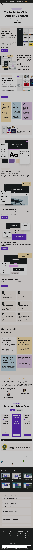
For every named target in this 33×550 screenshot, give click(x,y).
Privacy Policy (5, 547)
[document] (16, 275)
